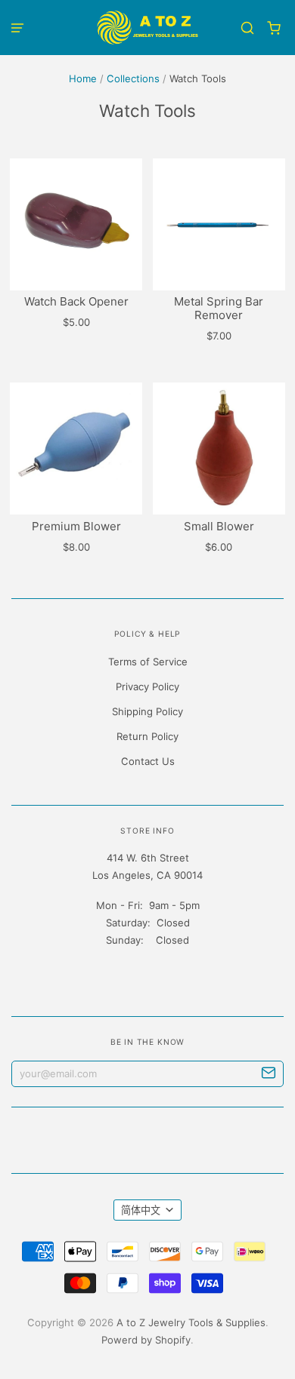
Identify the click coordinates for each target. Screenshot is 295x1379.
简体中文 (140, 1210)
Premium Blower (76, 526)
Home (83, 78)
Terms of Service (148, 662)
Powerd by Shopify (146, 1340)
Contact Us (148, 761)
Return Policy (147, 736)
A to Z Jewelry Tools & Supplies (191, 1322)
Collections (133, 78)
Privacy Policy (147, 686)
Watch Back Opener (76, 301)
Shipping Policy (147, 711)
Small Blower (219, 526)
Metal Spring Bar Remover (218, 308)
